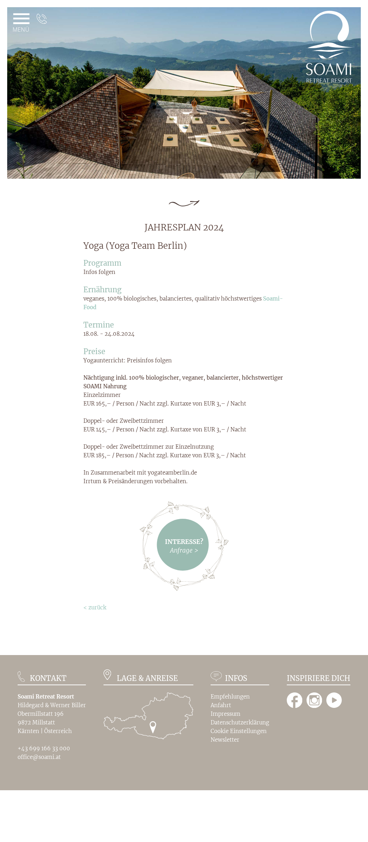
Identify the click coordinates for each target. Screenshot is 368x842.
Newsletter (225, 739)
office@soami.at (39, 757)
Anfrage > (184, 550)
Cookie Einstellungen (239, 731)
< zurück (94, 607)
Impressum (225, 713)
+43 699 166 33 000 (44, 748)
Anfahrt (221, 705)
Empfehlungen (230, 696)
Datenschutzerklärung (240, 722)
